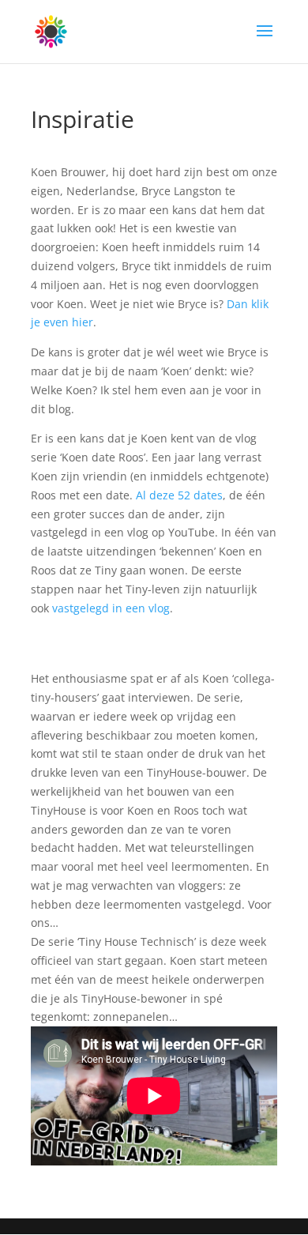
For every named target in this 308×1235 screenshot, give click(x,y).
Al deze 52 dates (179, 495)
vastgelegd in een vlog (111, 608)
